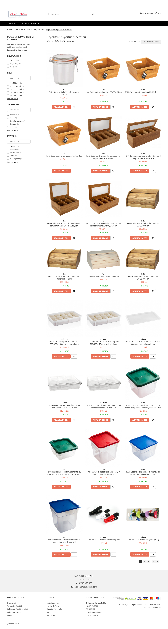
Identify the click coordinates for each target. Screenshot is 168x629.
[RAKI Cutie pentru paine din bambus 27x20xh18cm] (143, 199)
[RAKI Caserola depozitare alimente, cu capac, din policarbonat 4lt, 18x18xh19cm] (143, 382)
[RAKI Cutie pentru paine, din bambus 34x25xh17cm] (143, 259)
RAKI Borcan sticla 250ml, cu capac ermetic (64, 93)
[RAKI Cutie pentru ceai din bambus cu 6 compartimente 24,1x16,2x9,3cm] (64, 198)
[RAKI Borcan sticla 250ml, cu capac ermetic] (64, 68)
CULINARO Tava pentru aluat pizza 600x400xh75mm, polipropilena (103, 342)
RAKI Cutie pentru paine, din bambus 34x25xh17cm (143, 277)
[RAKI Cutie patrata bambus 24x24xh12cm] (64, 133)
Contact (10, 615)
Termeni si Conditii (14, 606)
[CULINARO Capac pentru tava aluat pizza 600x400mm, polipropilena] (143, 318)
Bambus (13, 149)
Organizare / (40, 29)
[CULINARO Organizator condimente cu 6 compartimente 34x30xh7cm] (103, 383)
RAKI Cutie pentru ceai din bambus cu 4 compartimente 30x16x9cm (103, 157)
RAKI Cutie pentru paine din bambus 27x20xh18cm (143, 224)
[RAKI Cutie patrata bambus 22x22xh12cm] (143, 69)
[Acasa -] (20, 14)
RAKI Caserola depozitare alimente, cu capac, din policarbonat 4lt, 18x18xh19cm (143, 406)
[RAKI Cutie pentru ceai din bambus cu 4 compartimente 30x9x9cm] (143, 133)
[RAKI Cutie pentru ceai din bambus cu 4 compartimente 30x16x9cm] (103, 133)
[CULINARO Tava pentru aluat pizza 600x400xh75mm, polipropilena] (103, 318)
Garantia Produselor (54, 609)
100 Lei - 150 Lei (16, 89)
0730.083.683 (85, 583)
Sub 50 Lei (13, 83)
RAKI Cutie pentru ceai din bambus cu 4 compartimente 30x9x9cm (143, 157)
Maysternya (14, 63)
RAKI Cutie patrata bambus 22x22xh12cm (143, 92)
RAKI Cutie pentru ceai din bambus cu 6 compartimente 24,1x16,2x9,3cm (64, 224)
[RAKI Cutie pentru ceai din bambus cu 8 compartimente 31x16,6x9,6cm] (103, 199)
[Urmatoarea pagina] (157, 561)
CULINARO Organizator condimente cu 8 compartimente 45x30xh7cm (64, 406)
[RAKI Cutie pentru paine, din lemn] (103, 259)
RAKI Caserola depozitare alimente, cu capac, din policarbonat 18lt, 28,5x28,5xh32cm (64, 540)
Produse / (18, 29)
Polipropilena (15, 159)
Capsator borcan (16, 121)
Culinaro (13, 60)
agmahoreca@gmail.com (85, 586)
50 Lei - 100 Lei (15, 86)
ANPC (49, 612)
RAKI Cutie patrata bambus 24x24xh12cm (64, 156)
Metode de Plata (30, 23)
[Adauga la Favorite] (74, 107)
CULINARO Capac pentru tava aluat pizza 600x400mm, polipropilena (143, 342)
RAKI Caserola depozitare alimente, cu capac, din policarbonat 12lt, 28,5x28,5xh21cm (143, 473)
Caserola (13, 124)
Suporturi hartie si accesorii (17, 50)
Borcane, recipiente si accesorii (19, 44)
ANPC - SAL (51, 615)
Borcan (12, 114)
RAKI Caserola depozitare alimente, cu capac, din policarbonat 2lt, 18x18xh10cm (64, 473)
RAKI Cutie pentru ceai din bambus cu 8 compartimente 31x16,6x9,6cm (103, 224)
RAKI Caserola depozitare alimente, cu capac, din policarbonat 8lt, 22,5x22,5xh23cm (103, 473)
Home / (10, 29)
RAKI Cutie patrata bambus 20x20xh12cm (103, 92)
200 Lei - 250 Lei (16, 95)
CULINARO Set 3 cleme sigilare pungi (143, 539)
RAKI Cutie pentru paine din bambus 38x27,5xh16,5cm (64, 277)
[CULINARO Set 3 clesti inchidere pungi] (103, 514)
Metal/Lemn (14, 152)
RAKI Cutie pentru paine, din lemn (104, 276)
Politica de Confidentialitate (18, 609)
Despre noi (11, 603)
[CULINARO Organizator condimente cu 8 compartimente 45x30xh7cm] (64, 383)
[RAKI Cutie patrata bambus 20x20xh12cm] (103, 69)
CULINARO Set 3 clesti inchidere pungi (103, 539)
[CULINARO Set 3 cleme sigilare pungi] (143, 515)
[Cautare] (92, 14)
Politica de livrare (13, 612)
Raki (11, 66)
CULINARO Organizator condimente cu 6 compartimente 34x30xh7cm (103, 406)
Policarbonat (15, 146)
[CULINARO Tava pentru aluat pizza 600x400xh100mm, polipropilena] (64, 318)
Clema (12, 127)
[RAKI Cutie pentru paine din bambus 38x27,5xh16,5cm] (64, 259)
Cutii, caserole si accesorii (17, 47)
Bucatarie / (29, 29)
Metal (12, 156)
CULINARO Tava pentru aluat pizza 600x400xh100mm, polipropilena (64, 342)
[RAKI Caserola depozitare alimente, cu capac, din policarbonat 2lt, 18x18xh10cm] (64, 447)
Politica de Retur (53, 606)
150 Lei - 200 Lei (16, 92)
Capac (12, 118)
